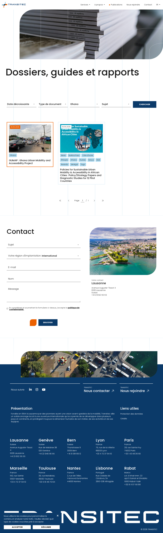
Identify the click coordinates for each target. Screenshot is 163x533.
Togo (83, 164)
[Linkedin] (30, 389)
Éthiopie (64, 160)
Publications (116, 4)
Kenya (91, 160)
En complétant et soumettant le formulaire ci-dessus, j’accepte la (44, 308)
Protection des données (131, 413)
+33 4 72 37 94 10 (104, 453)
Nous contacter (97, 391)
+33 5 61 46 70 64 (47, 482)
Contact (148, 4)
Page (76, 200)
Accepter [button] (17, 527)
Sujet (11, 244)
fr (157, 4)
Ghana (13, 155)
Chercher (144, 104)
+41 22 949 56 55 (47, 453)
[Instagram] (37, 389)
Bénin (63, 155)
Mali (98, 160)
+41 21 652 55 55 (17, 456)
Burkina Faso (74, 155)
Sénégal (74, 164)
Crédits (123, 418)
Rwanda (64, 164)
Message (13, 289)
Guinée (82, 160)
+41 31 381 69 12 (74, 453)
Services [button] (85, 4)
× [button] (57, 516)
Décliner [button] (46, 527)
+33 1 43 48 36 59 (132, 453)
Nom (11, 278)
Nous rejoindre (133, 4)
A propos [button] (98, 4)
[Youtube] (43, 389)
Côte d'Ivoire (87, 155)
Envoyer (48, 322)
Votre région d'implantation (24, 255)
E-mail (12, 267)
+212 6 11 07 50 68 (132, 484)
